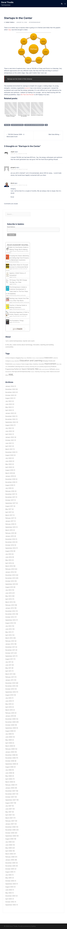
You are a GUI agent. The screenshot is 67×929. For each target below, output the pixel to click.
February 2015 (9, 533)
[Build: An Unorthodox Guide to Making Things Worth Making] (7, 248)
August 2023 (9, 398)
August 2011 (9, 659)
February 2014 (9, 569)
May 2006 (8, 848)
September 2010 (10, 692)
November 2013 (10, 578)
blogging (18, 357)
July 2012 (8, 626)
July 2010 (8, 698)
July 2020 (8, 458)
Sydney (33, 926)
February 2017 (9, 518)
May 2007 (8, 812)
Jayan (12, 152)
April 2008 (8, 779)
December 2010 (10, 683)
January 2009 (9, 752)
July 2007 (8, 806)
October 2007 (9, 797)
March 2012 (9, 638)
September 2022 (10, 422)
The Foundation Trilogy (16, 320)
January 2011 (9, 680)
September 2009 (10, 728)
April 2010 (8, 707)
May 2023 (8, 407)
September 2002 (10, 905)
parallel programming (44, 366)
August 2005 (9, 872)
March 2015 (9, 530)
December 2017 (10, 494)
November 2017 (10, 497)
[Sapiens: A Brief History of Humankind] (7, 274)
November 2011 (10, 650)
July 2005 (8, 875)
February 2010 (9, 713)
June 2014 (8, 557)
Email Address (11, 227)
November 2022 (10, 419)
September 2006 (10, 836)
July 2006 (8, 842)
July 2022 (8, 428)
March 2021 (9, 449)
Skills (40, 369)
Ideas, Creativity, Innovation (36, 364)
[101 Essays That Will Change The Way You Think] (7, 281)
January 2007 (9, 824)
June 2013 (8, 593)
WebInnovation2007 (55, 371)
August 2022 (9, 425)
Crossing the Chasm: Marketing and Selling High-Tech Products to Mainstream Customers (19, 258)
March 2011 (8, 674)
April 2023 (8, 410)
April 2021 (8, 446)
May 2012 (8, 632)
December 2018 (10, 479)
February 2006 (9, 857)
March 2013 (9, 602)
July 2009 (8, 734)
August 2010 (9, 695)
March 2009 (9, 746)
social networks (45, 369)
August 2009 (9, 731)
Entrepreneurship (34, 22)
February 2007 (9, 821)
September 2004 (10, 884)
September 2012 (10, 620)
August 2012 (9, 623)
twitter (48, 371)
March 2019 (9, 473)
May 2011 (8, 668)
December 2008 (10, 755)
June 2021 (8, 443)
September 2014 (10, 548)
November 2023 (10, 392)
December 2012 (10, 611)
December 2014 (10, 539)
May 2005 (8, 878)
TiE (46, 125)
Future (23, 364)
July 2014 (8, 554)
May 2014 (8, 560)
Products (53, 366)
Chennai (33, 357)
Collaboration (48, 358)
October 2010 (9, 689)
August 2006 (9, 839)
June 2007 (8, 809)
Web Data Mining (54, 134)
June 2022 (8, 431)
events (14, 364)
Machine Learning (24, 366)
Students (32, 371)
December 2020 (10, 452)
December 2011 (10, 647)
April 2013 (8, 599)
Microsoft (37, 366)
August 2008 (9, 767)
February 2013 (9, 605)
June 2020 (8, 461)
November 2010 (10, 686)
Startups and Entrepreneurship (34, 125)
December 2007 (10, 791)
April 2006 (8, 851)
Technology (43, 371)
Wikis (6, 375)
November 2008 (10, 758)
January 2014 (9, 572)
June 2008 (8, 773)
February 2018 (9, 491)
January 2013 (9, 608)
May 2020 (8, 464)
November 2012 (10, 614)
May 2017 (8, 509)
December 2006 (10, 827)
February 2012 (9, 641)
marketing (31, 366)
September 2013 (10, 584)
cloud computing (39, 357)
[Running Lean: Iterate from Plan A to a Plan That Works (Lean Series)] (7, 299)
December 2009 (10, 719)
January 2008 (9, 788)
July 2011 (8, 662)
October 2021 (9, 440)
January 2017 (9, 521)
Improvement (50, 364)
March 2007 (9, 818)
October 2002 (9, 902)
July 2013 (8, 590)
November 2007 (10, 794)
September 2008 (10, 764)
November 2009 (10, 722)
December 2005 (10, 863)
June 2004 (8, 890)
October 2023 (9, 395)
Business (29, 357)
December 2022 (10, 416)
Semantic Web (33, 369)
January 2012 (9, 644)
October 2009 (9, 725)
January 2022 (9, 437)
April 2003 (8, 899)
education (17, 361)
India (58, 364)
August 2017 (9, 506)
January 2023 (9, 413)
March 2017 (9, 515)
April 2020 (8, 467)
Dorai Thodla (7, 2)
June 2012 (8, 629)
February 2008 (9, 785)
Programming (9, 369)
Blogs (22, 357)
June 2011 (8, 665)
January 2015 (9, 536)
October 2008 (9, 761)
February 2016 (9, 524)
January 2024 (9, 386)
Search (24, 369)
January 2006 (9, 860)
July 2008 (8, 770)
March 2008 (9, 782)
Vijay (9, 29)
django (12, 361)
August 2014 (9, 551)
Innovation (11, 366)
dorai (12, 183)
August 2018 (9, 485)
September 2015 (10, 527)
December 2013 (10, 575)
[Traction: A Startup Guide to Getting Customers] (7, 306)
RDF (20, 369)
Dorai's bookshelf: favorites (17, 245)
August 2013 (9, 587)
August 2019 (9, 470)
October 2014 (9, 545)
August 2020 (9, 455)
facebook (18, 364)
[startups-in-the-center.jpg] (33, 49)
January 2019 (9, 476)
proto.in (27, 88)
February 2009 (9, 749)
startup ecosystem (17, 125)
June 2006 (8, 845)
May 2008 (8, 776)
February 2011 (9, 677)
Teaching (37, 371)
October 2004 (9, 881)
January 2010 (9, 716)
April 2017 (8, 512)
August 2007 (9, 803)
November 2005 (10, 866)
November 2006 (10, 830)
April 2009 (8, 743)
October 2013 (9, 581)
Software (52, 369)
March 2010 (9, 710)
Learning (17, 366)
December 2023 (10, 389)
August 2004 (9, 887)
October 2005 (9, 869)
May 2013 (8, 596)
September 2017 (10, 503)
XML (11, 374)
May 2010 (8, 704)
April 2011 (8, 671)
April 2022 (8, 434)
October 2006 (9, 833)
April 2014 (8, 563)
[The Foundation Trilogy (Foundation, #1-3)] (7, 322)
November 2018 (10, 482)
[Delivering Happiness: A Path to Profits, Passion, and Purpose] (7, 313)
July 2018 (8, 488)
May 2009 (8, 740)
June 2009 (8, 737)
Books (25, 357)
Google (27, 364)
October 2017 (9, 500)
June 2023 (8, 404)
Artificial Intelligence (10, 357)
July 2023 (8, 401)
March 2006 (9, 854)
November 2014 (10, 542)
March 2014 (9, 566)
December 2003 (10, 896)
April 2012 (8, 635)
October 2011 (9, 653)
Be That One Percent (27, 94)
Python (16, 369)
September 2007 (10, 800)
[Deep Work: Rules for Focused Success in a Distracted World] (7, 266)
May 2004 (8, 893)
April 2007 (8, 815)
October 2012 (9, 617)
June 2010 (8, 701)
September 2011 (10, 656)
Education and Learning (31, 360)
